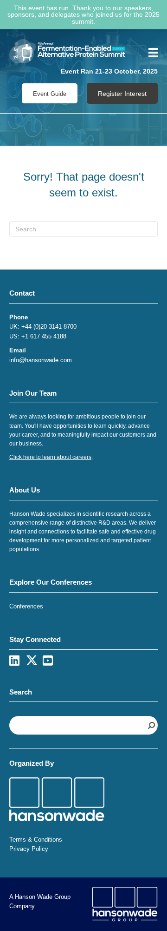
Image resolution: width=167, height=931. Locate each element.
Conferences (26, 606)
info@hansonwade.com (40, 360)
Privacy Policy (28, 848)
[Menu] (150, 52)
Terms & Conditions (35, 839)
